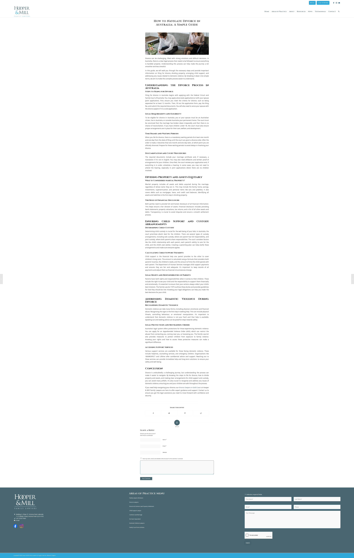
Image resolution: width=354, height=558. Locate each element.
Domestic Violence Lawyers (137, 523)
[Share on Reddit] (201, 413)
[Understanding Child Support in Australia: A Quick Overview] (1, 279)
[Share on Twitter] (169, 413)
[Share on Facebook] (153, 413)
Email (312, 2)
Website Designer (51, 555)
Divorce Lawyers (134, 502)
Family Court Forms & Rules (136, 527)
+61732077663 (21, 518)
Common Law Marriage (135, 515)
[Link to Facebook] (333, 3)
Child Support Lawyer (135, 510)
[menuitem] (312, 3)
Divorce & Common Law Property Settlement (141, 506)
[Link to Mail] (339, 3)
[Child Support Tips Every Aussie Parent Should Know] (352, 279)
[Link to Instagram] (336, 3)
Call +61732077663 (323, 2)
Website (165, 452)
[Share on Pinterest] (185, 413)
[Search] (339, 12)
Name (165, 439)
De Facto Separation (135, 519)
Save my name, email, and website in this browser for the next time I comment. (163, 458)
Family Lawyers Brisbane (136, 498)
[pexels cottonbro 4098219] (177, 43)
